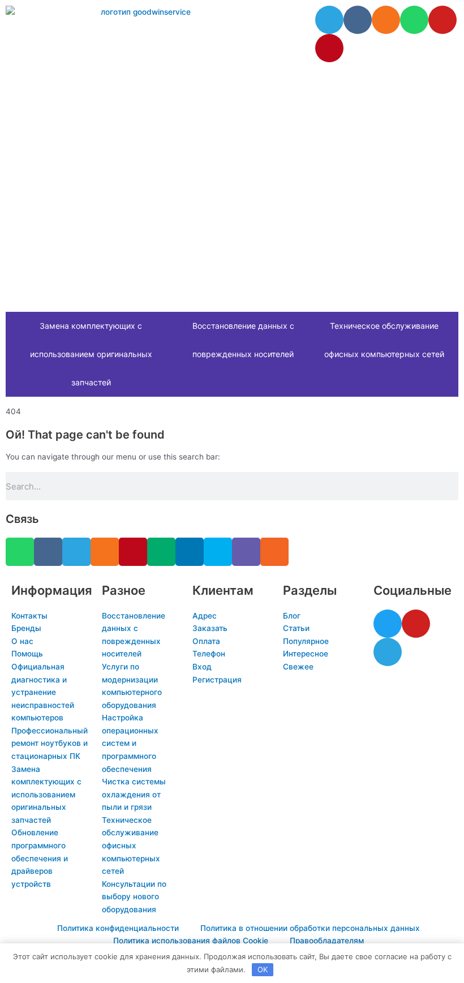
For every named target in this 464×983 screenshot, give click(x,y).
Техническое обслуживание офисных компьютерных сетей (384, 340)
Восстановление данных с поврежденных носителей (243, 340)
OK (262, 969)
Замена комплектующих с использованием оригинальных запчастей (91, 354)
